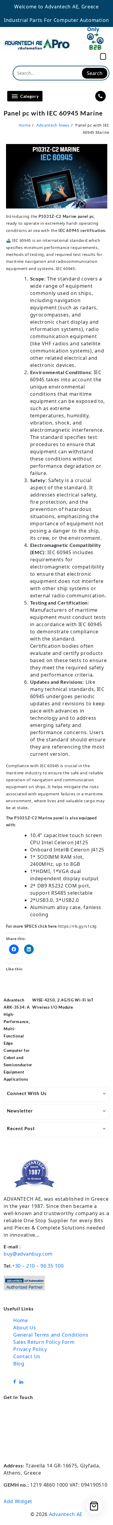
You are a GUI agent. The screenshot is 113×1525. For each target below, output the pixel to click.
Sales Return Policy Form (44, 1342)
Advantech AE (66, 1514)
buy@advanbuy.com (28, 1253)
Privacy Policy (30, 1349)
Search (94, 73)
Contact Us (26, 1356)
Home (20, 1320)
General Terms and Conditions (51, 1334)
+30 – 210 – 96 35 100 (38, 1265)
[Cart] (103, 56)
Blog (18, 1363)
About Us (24, 1327)
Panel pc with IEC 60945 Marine (53, 113)
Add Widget (18, 1501)
